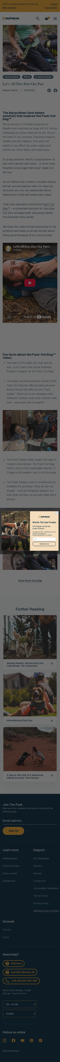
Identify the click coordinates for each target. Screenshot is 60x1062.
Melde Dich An (44, 544)
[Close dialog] (56, 513)
